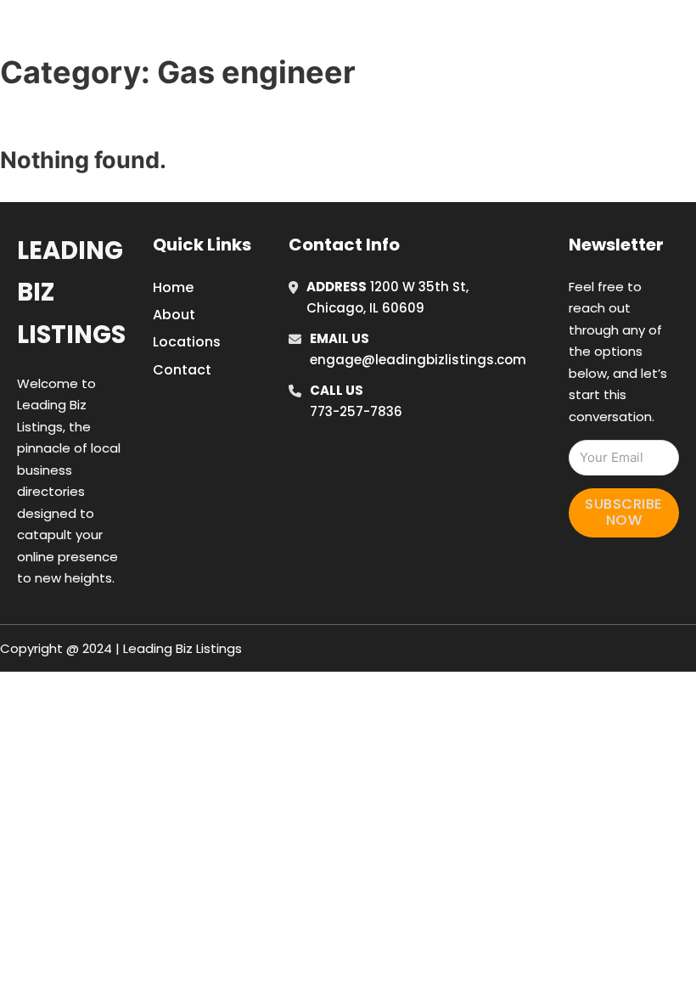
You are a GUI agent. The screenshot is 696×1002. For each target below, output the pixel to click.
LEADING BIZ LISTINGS (145, 33)
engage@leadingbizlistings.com (418, 360)
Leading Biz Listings (71, 293)
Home (492, 33)
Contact (182, 370)
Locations (569, 33)
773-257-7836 (356, 411)
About (174, 314)
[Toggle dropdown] (683, 33)
